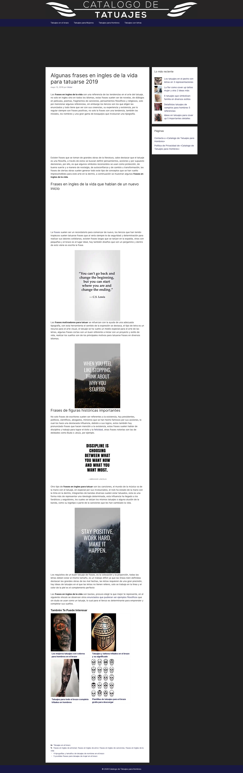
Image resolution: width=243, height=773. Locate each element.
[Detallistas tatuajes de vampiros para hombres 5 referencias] (158, 107)
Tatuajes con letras (133, 23)
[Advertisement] (121, 45)
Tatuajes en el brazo (60, 23)
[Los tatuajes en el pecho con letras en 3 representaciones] (158, 81)
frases (57, 232)
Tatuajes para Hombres (109, 23)
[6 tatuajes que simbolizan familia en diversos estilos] (158, 98)
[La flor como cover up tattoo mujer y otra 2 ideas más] (158, 90)
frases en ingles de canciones (112, 748)
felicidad (98, 429)
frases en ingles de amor (88, 748)
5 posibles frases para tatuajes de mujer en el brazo (75, 756)
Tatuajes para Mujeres (84, 23)
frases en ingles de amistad (65, 748)
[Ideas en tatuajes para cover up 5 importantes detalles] (158, 118)
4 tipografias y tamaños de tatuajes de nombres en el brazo (79, 753)
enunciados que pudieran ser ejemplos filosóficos (112, 597)
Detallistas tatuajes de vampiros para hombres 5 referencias (177, 107)
